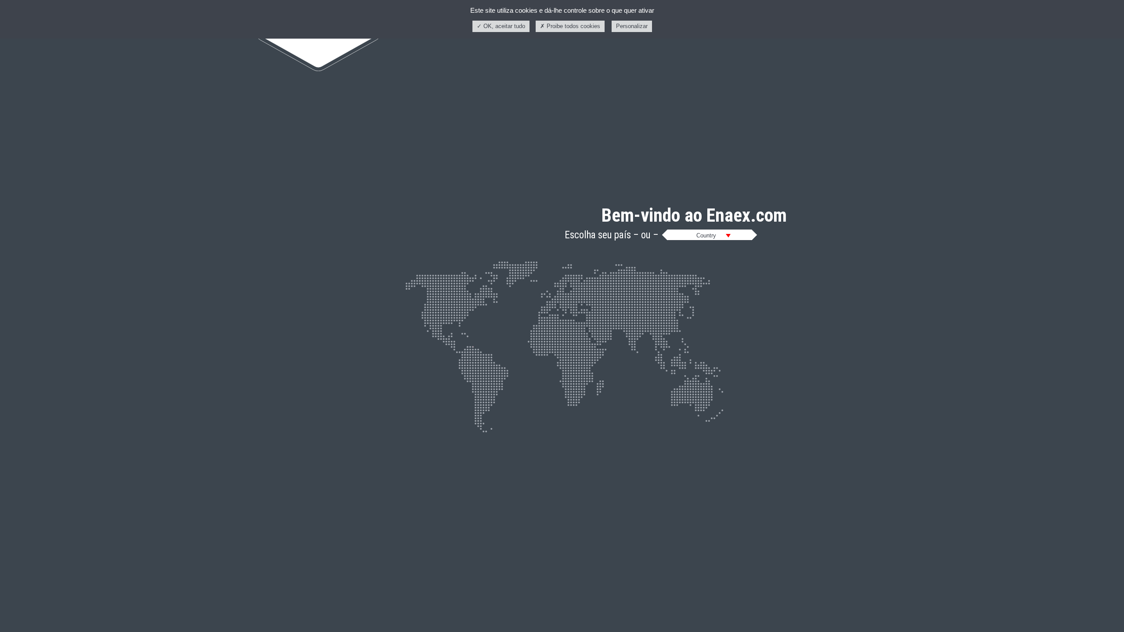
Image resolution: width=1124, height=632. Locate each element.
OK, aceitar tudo (503, 26)
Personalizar (632, 26)
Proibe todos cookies (572, 26)
